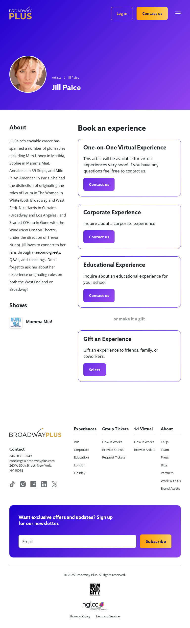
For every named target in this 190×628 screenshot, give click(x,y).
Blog (164, 465)
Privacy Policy (80, 616)
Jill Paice (73, 77)
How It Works (112, 442)
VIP (76, 442)
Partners (167, 473)
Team (165, 449)
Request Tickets (113, 457)
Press (165, 457)
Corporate (81, 449)
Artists (56, 77)
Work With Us (171, 481)
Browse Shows (112, 449)
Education (81, 457)
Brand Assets (170, 488)
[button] (178, 13)
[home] (20, 12)
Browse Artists (144, 449)
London (80, 465)
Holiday (79, 473)
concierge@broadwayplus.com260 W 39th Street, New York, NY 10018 (32, 466)
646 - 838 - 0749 (20, 456)
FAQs (164, 442)
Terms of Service (108, 616)
